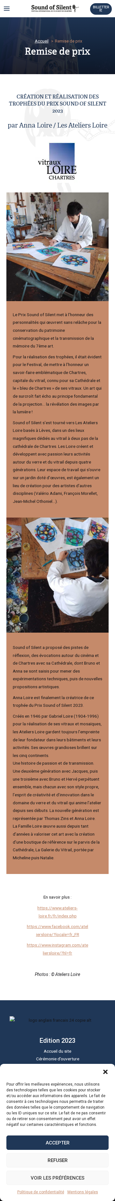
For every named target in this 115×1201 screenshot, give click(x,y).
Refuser (58, 1160)
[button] (105, 1072)
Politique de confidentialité (40, 1192)
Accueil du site (57, 1051)
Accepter (58, 1143)
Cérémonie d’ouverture (57, 1058)
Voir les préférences (57, 1178)
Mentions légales (82, 1192)
